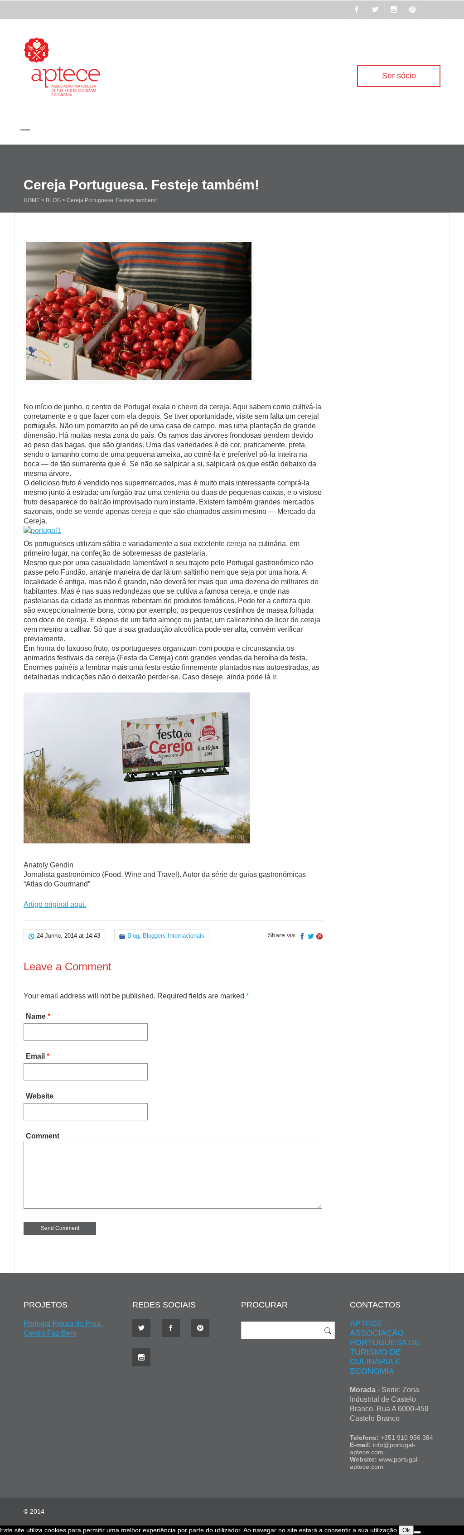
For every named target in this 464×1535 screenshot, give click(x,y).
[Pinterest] (412, 9)
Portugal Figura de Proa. (63, 1323)
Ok (406, 1530)
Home (32, 200)
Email (35, 1056)
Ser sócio (399, 75)
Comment (42, 1136)
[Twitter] (375, 9)
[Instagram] (394, 9)
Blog (53, 200)
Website (39, 1096)
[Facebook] (357, 9)
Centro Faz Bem (50, 1333)
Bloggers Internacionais (173, 935)
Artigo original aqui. (55, 904)
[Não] (417, 1532)
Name (36, 1016)
